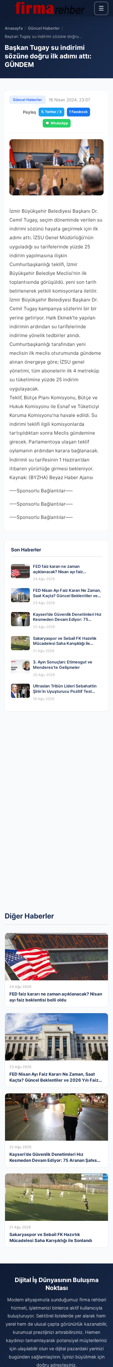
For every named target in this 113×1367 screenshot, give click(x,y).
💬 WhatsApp (56, 123)
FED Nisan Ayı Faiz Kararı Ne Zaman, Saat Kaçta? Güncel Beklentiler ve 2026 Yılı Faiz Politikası (67, 595)
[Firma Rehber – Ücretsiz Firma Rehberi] (49, 8)
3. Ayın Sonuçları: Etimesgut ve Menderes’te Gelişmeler (62, 665)
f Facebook (78, 112)
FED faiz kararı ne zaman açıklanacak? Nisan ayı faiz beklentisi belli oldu (58, 571)
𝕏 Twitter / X (51, 112)
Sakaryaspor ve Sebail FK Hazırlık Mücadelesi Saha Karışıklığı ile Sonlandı (64, 643)
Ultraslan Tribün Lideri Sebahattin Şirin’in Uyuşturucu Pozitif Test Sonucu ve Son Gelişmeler (65, 691)
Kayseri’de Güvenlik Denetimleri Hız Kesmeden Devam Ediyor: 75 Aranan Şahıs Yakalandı (67, 619)
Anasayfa (14, 28)
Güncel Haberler (44, 28)
